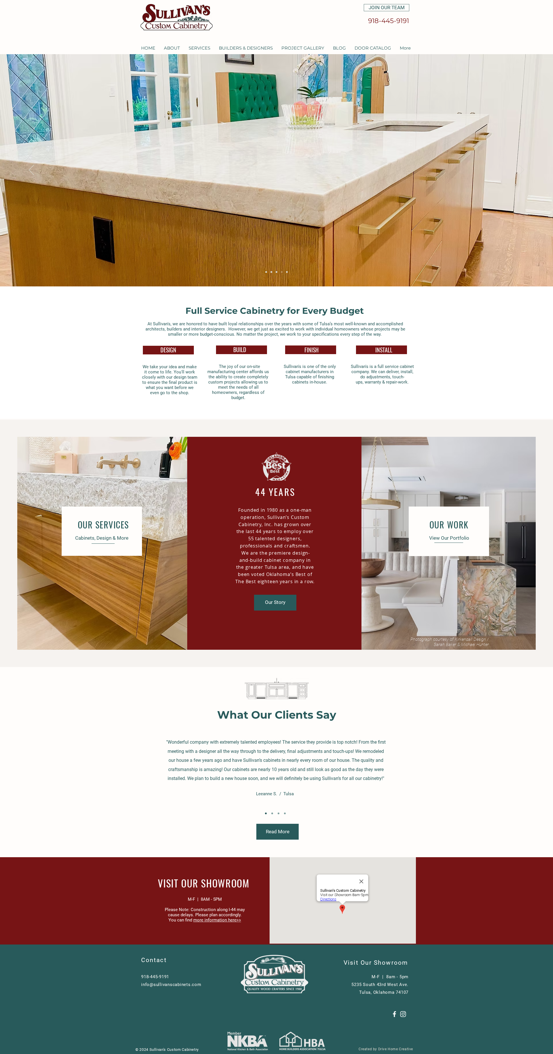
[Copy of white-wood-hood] (266, 272)
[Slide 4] (287, 272)
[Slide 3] (282, 272)
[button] (172, 48)
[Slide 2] (272, 813)
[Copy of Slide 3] (285, 813)
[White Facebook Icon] (394, 1014)
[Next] (521, 170)
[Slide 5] (276, 272)
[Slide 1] (266, 813)
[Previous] (31, 170)
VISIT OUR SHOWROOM (203, 883)
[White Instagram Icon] (403, 1014)
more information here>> (217, 920)
